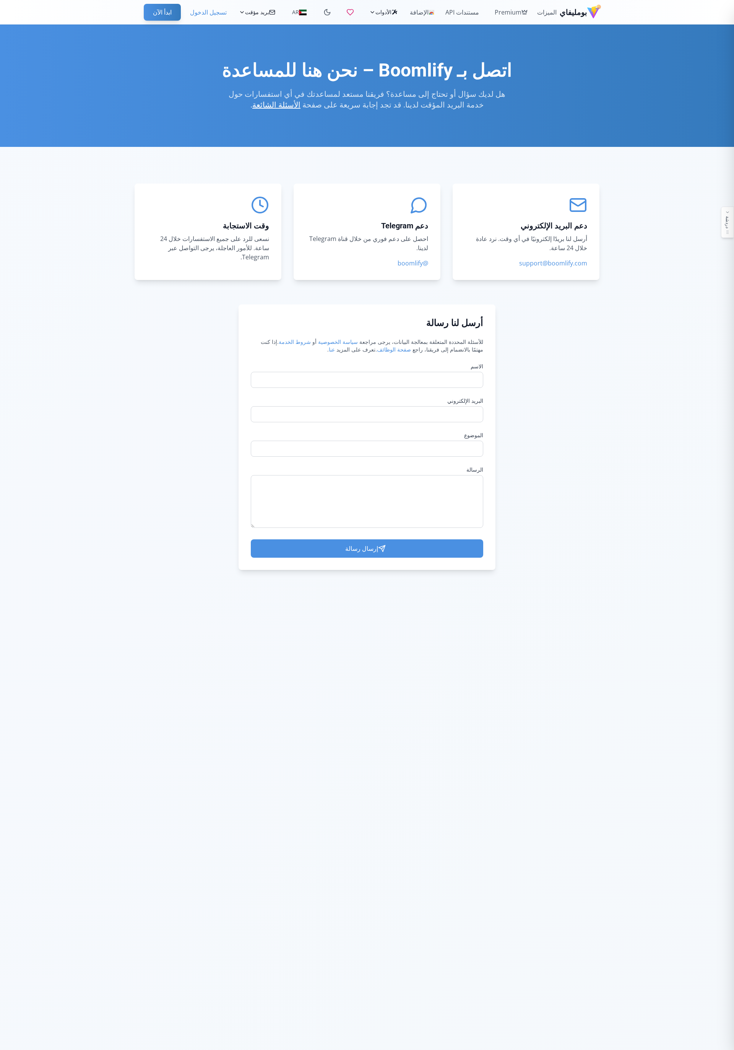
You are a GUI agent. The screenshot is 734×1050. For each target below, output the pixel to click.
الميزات (547, 12)
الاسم (477, 366)
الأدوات (383, 12)
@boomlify (413, 263)
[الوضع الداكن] (327, 12)
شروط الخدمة (295, 341)
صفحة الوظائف (394, 349)
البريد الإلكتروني (465, 400)
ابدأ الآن (162, 12)
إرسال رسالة (361, 548)
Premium (508, 12)
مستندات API (462, 12)
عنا (332, 349)
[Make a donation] (350, 12)
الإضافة (419, 12)
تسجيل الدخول (208, 12)
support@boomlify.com (553, 263)
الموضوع (473, 435)
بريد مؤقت (257, 12)
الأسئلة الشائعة (276, 104)
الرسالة (474, 469)
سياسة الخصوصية (338, 341)
